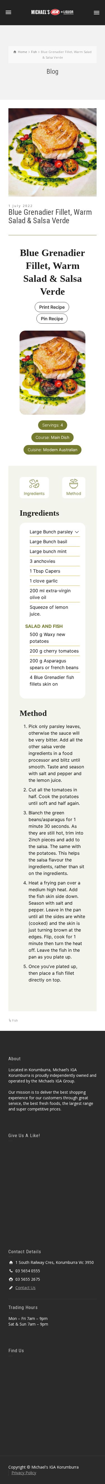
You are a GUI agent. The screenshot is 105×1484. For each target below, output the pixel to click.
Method (73, 493)
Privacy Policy (23, 1472)
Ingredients (34, 493)
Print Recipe (52, 307)
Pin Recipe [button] (52, 318)
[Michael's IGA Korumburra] (52, 12)
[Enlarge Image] (52, 152)
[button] (77, 531)
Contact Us (25, 1287)
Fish (15, 1020)
